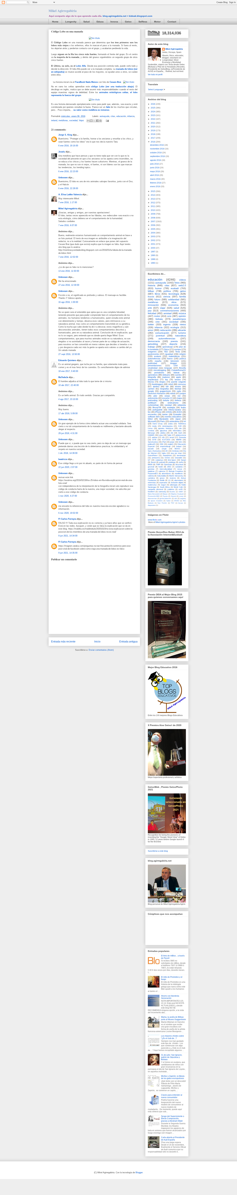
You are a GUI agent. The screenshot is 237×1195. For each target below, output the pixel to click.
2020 (153, 127)
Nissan (165, 494)
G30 (180, 426)
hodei (160, 467)
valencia (161, 471)
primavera (156, 458)
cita (180, 428)
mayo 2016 (155, 171)
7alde (169, 435)
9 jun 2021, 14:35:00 (67, 553)
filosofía (182, 368)
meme (165, 414)
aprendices (153, 375)
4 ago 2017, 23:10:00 (68, 399)
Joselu (61, 152)
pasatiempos (179, 319)
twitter (151, 324)
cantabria (179, 467)
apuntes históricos (165, 428)
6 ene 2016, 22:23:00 (68, 171)
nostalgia (171, 407)
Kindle (162, 480)
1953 (169, 467)
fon (149, 412)
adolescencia (181, 435)
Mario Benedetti (154, 494)
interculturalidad (166, 469)
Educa (100, 21)
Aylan (168, 501)
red (179, 396)
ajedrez (156, 386)
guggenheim (165, 391)
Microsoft (152, 421)
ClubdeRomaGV (178, 370)
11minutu (175, 451)
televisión (175, 361)
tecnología (173, 293)
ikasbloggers (157, 384)
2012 (153, 203)
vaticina (151, 476)
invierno (173, 478)
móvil (170, 384)
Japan (178, 419)
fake (108, 107)
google (151, 391)
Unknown (63, 177)
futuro (157, 299)
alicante (182, 330)
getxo (183, 291)
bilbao (151, 291)
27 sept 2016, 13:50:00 (69, 354)
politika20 (152, 403)
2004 (153, 233)
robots (172, 393)
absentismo (166, 473)
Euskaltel (177, 414)
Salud (86, 21)
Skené (153, 462)
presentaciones (154, 365)
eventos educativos (173, 417)
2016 (153, 142)
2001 (153, 244)
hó (185, 421)
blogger (173, 363)
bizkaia (159, 319)
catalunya (159, 460)
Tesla (177, 352)
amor (150, 330)
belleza (178, 400)
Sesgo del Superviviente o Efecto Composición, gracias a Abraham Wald (172, 1118)
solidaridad (173, 299)
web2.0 (182, 285)
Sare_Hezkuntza (154, 451)
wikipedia (182, 405)
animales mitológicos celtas (113, 92)
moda (154, 426)
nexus (179, 469)
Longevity (70, 21)
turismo (182, 333)
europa (177, 349)
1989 (153, 259)
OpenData (168, 464)
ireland (54, 120)
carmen (151, 389)
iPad (164, 442)
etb (172, 433)
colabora (170, 489)
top (166, 379)
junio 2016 (155, 167)
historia (151, 285)
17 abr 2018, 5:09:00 (68, 413)
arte (150, 308)
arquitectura (153, 379)
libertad (178, 389)
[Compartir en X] (94, 120)
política (167, 291)
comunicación (162, 333)
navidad (168, 405)
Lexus (150, 428)
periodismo (159, 373)
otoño (181, 462)
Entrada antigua (128, 641)
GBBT (181, 492)
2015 (153, 191)
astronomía (153, 398)
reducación (165, 330)
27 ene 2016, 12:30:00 (68, 285)
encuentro (152, 414)
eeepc (167, 396)
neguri (163, 485)
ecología (174, 327)
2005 (153, 229)
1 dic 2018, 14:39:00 (67, 453)
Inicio (97, 641)
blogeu (162, 382)
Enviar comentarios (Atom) (101, 650)
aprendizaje (167, 347)
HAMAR (151, 435)
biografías (164, 389)
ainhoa (154, 437)
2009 (153, 214)
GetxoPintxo (153, 455)
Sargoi (183, 460)
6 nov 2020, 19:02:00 (68, 513)
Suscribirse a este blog (158, 851)
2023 (153, 115)
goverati (151, 467)
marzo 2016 (155, 179)
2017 (153, 138)
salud (176, 308)
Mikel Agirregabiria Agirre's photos (170, 522)
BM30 (150, 464)
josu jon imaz (176, 453)
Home (55, 21)
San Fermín (162, 503)
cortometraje (153, 405)
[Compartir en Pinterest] (100, 120)
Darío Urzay (158, 424)
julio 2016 (154, 164)
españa (158, 361)
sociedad (73, 120)
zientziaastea (167, 426)
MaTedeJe (63, 377)
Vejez (81, 120)
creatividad (153, 368)
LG (169, 480)
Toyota (165, 496)
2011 (153, 206)
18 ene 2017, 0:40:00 (68, 371)
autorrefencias (154, 359)
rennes (167, 458)
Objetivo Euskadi (177, 494)
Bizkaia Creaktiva (176, 471)
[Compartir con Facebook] (97, 120)
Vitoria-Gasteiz (174, 410)
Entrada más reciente (63, 641)
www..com (154, 520)
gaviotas (151, 469)
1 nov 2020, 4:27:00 (67, 496)
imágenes (152, 352)
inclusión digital (177, 483)
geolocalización (165, 498)
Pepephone (167, 455)
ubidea (162, 433)
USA (176, 365)
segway (183, 498)
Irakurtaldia (161, 476)
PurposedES (153, 473)
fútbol (150, 419)
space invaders (157, 501)
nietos (183, 324)
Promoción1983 (154, 496)
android (162, 462)
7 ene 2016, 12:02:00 (68, 257)
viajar (162, 308)
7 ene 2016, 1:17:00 (67, 202)
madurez (166, 377)
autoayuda (104, 116)
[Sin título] (94, 38)
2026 (153, 104)
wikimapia (173, 485)
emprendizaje (165, 446)
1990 (153, 255)
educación (121, 116)
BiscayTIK (157, 407)
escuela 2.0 (167, 398)
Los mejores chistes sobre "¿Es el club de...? (172, 1037)
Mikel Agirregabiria (63, 10)
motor (157, 316)
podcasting (153, 400)
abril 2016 (154, 175)
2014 (153, 195)
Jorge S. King (65, 135)
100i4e (169, 412)
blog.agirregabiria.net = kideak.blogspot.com (127, 16)
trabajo (151, 346)
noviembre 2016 (157, 149)
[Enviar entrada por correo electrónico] (107, 120)
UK (166, 451)
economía (173, 305)
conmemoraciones (169, 310)
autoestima (174, 421)
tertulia (166, 400)
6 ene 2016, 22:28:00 (68, 188)
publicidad (152, 363)
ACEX (179, 412)
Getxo (128, 21)
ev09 (181, 489)
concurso (182, 384)
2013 (153, 199)
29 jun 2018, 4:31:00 (67, 433)
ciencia (166, 296)
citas (113, 116)
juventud (160, 335)
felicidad (152, 313)
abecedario (178, 480)
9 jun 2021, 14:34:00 (67, 535)
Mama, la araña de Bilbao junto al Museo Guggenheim (173, 1018)
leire (180, 442)
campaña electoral (155, 489)
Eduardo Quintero (67, 360)
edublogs (171, 462)
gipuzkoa (163, 431)
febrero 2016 (156, 183)
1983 (153, 263)
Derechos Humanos (156, 393)
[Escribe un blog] (91, 120)
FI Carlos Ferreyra (67, 519)
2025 (153, 108)
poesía (174, 341)
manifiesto (179, 473)
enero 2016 (155, 186)
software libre (154, 417)
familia (182, 296)
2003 (153, 236)
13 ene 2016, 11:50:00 (68, 271)
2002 (153, 240)
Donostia (182, 437)
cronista (151, 431)
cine (157, 321)
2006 (153, 225)
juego (172, 442)
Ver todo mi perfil (155, 74)
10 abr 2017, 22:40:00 (68, 385)
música (182, 313)
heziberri (151, 492)
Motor (157, 21)
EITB (154, 440)
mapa (179, 398)
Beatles (172, 492)
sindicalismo (173, 403)
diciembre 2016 (157, 145)
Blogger (139, 1172)
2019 (153, 130)
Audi (180, 433)
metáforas (63, 120)
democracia (154, 341)
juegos (183, 393)
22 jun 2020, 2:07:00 (67, 467)
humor (158, 288)
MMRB (178, 440)
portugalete (158, 410)
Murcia (151, 382)
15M (161, 444)
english (170, 444)
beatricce (62, 459)
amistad (167, 313)
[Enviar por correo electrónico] (88, 120)
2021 (153, 123)
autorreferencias (166, 338)
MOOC (177, 449)
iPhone (158, 412)
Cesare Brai (115, 82)
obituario (166, 375)
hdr (167, 386)
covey (181, 496)
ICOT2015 (166, 440)
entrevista (152, 483)
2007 (153, 221)
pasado (151, 449)
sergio (164, 449)
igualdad (169, 354)
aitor (155, 396)
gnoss (162, 478)
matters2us (152, 485)
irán (175, 498)
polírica (182, 359)
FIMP (158, 464)
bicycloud (179, 464)
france (170, 359)
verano (178, 379)
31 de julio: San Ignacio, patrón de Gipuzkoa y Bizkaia (171, 1057)
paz (150, 310)
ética (174, 302)
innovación (153, 305)
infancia (130, 116)
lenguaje (168, 368)
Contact (172, 21)
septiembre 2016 (157, 156)
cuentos (178, 375)
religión (182, 354)
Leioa (160, 435)
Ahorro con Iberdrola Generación (170, 997)
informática (177, 431)
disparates (152, 505)
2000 (153, 248)
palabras (151, 471)
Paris (162, 421)
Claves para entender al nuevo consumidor (171, 1096)
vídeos (182, 279)
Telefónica (182, 424)
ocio (169, 316)
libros (157, 293)
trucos (151, 296)
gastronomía (153, 354)
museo (178, 386)
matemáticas (174, 356)
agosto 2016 (156, 160)
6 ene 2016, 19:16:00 (68, 145)
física (166, 349)
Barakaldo (163, 419)
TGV (172, 503)
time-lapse (172, 460)
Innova (114, 21)
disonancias (152, 498)
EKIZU (176, 501)
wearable (178, 458)
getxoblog (153, 344)
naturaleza (180, 335)
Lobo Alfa (81, 66)
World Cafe (178, 487)
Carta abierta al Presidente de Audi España (173, 1138)
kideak (176, 373)
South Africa (165, 487)
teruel (172, 437)
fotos (177, 282)
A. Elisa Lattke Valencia (70, 194)
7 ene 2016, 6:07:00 (67, 225)
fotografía (152, 377)
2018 (153, 134)
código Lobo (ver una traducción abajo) (112, 86)
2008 (153, 218)
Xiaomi (173, 496)
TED (166, 352)
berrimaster (181, 455)
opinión (182, 316)
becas (180, 503)
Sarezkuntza (153, 442)
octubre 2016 (156, 152)
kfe (163, 437)
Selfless (142, 21)
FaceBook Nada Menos (86, 82)
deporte (173, 344)
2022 (153, 119)
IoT (149, 460)
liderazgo (151, 433)
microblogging (159, 370)
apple (178, 377)
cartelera (151, 478)
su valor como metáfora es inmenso (91, 110)
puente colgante (178, 382)
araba (170, 424)
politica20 (151, 444)
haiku (164, 453)
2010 (153, 210)
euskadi (175, 288)
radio (179, 391)
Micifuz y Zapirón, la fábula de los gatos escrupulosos (172, 1077)
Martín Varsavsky (176, 476)
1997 (153, 252)
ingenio (167, 324)
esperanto (163, 483)
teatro (183, 407)
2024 (153, 112)
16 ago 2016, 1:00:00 (68, 302)
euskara (157, 356)
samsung (162, 492)
